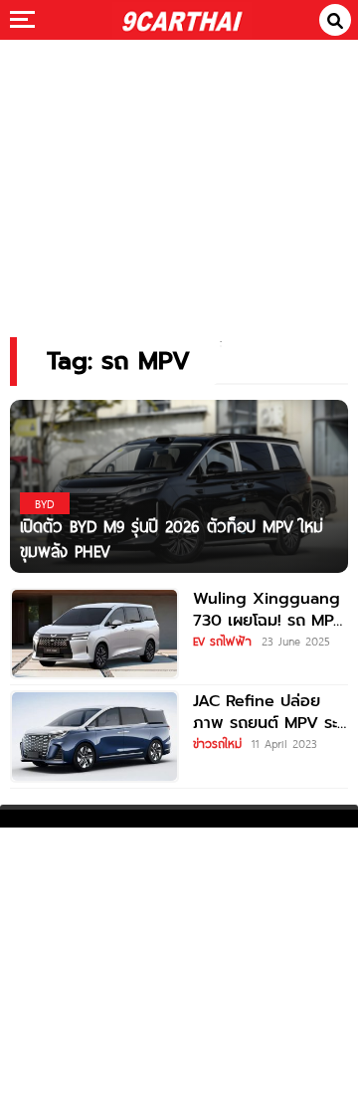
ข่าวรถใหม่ (217, 743)
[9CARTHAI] (182, 20)
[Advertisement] (179, 174)
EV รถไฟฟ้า (222, 640)
